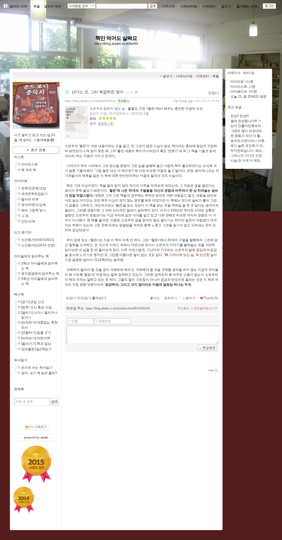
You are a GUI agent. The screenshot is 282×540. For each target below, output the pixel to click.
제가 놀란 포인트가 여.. (247, 146)
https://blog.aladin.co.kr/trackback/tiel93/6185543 (118, 308)
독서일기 (20, 360)
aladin (44, 437)
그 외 (25, 216)
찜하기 (191, 298)
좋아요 (155, 298)
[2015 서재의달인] (36, 464)
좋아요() (99, 298)
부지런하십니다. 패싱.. (247, 151)
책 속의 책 (28, 170)
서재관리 (209, 6)
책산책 (19, 294)
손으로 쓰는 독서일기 (37, 368)
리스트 (19, 157)
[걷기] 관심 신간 (32, 302)
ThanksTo (211, 298)
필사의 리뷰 (30, 199)
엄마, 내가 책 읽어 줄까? (39, 373)
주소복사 (183, 308)
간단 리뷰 (28, 221)
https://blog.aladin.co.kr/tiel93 (116, 44)
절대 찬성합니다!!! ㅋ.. (247, 121)
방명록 (19, 389)
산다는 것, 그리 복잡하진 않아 (97, 92)
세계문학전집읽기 (34, 194)
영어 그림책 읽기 (33, 210)
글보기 (168, 76)
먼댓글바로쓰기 (204, 308)
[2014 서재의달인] (24, 499)
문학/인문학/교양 (33, 188)
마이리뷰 (20, 181)
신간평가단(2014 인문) (38, 245)
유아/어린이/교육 (33, 205)
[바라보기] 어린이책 (35, 338)
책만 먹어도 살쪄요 (116, 38)
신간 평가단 (22, 232)
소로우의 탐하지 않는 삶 (107, 109)
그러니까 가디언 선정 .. (247, 156)
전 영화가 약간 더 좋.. (246, 136)
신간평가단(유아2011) (37, 240)
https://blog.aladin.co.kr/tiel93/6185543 (90, 101)
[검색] (54, 402)
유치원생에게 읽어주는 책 (40, 273)
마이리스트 (29, 164)
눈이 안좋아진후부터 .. (247, 126)
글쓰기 (226, 6)
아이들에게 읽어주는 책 (31, 256)
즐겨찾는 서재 (247, 6)
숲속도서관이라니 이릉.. (248, 141)
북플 (36, 6)
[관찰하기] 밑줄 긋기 (36, 333)
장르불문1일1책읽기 (36, 349)
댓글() (213, 93)
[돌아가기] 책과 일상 (36, 344)
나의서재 (168, 6)
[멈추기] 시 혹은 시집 (36, 307)
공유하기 (170, 298)
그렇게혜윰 (179, 101)
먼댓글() (84, 298)
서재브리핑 (188, 6)
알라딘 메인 (52, 6)
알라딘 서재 (18, 6)
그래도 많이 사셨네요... (247, 131)
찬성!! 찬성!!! (240, 116)
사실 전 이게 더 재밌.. (246, 160)
